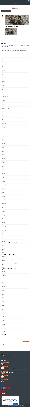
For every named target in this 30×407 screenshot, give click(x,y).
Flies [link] (2, 78)
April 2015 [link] (3, 298)
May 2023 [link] (3, 177)
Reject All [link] (10, 403)
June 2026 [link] (3, 136)
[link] (29, 1)
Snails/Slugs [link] (3, 112)
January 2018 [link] (3, 257)
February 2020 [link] (3, 223)
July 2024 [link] (3, 165)
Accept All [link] (15, 403)
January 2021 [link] (3, 210)
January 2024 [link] (3, 173)
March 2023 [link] (3, 180)
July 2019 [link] (3, 233)
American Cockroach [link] (4, 56)
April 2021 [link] (3, 208)
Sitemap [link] (2, 346)
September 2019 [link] (4, 230)
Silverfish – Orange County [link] (5, 111)
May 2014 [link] (3, 308)
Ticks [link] (2, 122)
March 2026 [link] (3, 140)
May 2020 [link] (3, 219)
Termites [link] (3, 119)
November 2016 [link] (4, 272)
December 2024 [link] (4, 159)
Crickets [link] (3, 71)
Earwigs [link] (3, 74)
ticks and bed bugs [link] (4, 123)
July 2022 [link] (3, 189)
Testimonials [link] (3, 120)
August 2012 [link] (3, 331)
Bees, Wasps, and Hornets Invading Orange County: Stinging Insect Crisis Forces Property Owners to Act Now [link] (15, 50)
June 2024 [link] (3, 166)
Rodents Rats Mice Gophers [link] (5, 108)
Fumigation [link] (3, 81)
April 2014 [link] (3, 309)
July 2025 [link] (3, 151)
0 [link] (6, 362)
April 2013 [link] (3, 321)
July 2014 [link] (3, 305)
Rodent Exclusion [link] (4, 105)
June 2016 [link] (3, 279)
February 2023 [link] (3, 181)
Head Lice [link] (3, 85)
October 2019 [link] (3, 229)
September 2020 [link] (4, 214)
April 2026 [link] (3, 139)
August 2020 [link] (3, 215)
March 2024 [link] (3, 170)
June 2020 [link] (3, 218)
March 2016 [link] (3, 283)
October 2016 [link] (3, 274)
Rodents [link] (3, 107)
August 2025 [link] (3, 150)
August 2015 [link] (3, 293)
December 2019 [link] (4, 226)
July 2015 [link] (3, 294)
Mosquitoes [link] (3, 92)
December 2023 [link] (4, 174)
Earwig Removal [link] (4, 73)
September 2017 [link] (4, 263)
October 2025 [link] (3, 147)
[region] (10, 400)
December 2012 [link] (4, 327)
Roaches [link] (3, 104)
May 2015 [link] (3, 297)
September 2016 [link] (4, 275)
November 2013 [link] (4, 316)
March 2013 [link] (3, 323)
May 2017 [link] (3, 267)
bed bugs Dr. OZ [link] (4, 62)
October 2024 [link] (3, 162)
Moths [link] (3, 93)
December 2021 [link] (4, 199)
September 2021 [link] (4, 203)
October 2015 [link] (3, 290)
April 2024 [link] (3, 169)
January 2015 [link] (3, 302)
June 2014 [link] (3, 306)
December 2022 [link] (4, 184)
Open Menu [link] (4, 10)
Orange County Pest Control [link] (5, 97)
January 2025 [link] (3, 158)
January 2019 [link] (3, 241)
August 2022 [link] (3, 188)
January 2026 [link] (3, 143)
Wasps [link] (3, 126)
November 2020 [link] (4, 211)
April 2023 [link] (3, 178)
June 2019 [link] (3, 234)
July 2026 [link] (3, 135)
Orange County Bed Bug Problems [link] (6, 96)
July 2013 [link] (3, 317)
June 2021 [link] (3, 207)
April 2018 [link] (3, 253)
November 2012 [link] (4, 328)
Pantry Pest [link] (3, 100)
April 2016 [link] (3, 282)
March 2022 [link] (3, 195)
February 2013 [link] (3, 324)
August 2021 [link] (3, 204)
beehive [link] (3, 63)
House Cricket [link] (3, 86)
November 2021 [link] (4, 200)
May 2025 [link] (3, 154)
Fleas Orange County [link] (4, 77)
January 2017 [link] (3, 271)
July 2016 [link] (3, 278)
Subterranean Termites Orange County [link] (6, 116)
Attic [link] (2, 59)
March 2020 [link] (3, 222)
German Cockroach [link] (4, 82)
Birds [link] (2, 66)
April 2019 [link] (3, 237)
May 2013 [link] (3, 320)
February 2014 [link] (3, 312)
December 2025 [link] (4, 144)
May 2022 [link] (3, 192)
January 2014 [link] (3, 313)
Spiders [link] (3, 115)
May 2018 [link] (3, 252)
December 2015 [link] (4, 287)
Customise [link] (5, 403)
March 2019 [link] (3, 238)
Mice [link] (2, 89)
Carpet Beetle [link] (3, 67)
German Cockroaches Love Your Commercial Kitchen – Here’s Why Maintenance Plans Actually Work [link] (14, 47)
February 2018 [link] (3, 256)
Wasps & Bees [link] (3, 127)
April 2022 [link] (3, 193)
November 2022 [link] (4, 185)
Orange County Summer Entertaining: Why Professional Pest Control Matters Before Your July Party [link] (13, 49)
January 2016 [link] (3, 286)
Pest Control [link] (3, 101)
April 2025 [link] (3, 155)
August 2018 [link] (3, 248)
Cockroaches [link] (3, 70)
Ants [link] (2, 58)
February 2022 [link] (3, 196)
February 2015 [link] (3, 301)
